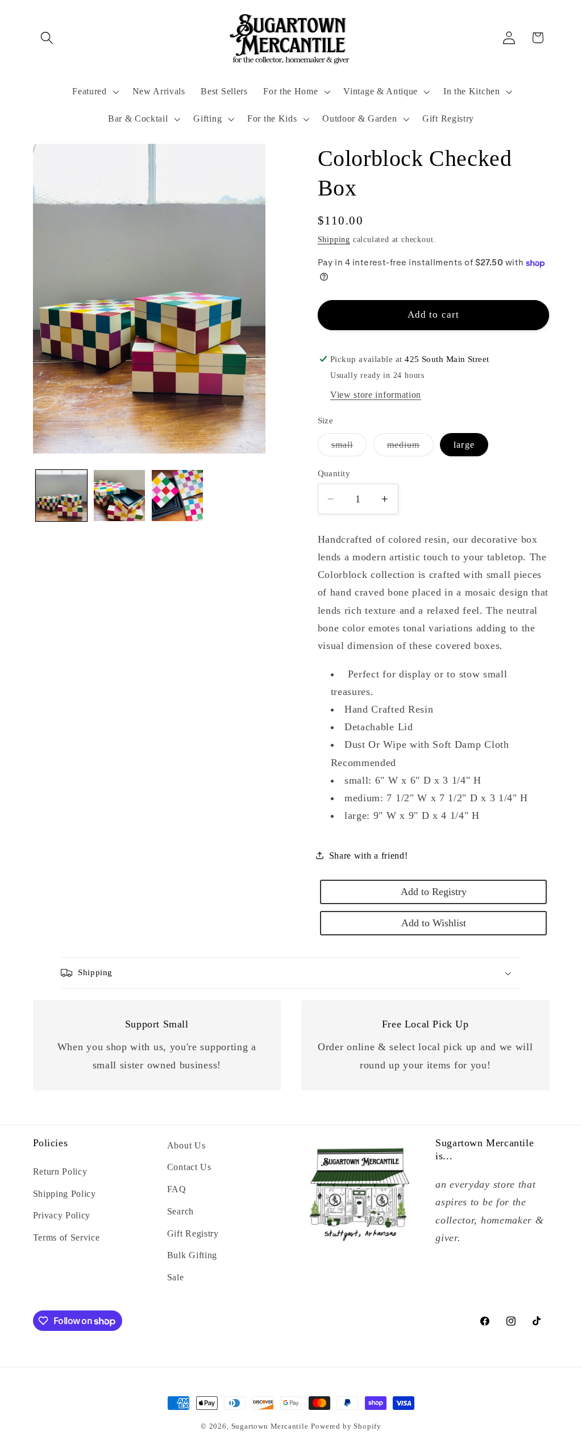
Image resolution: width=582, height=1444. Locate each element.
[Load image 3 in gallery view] (177, 495)
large (464, 445)
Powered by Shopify (346, 1426)
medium (410, 447)
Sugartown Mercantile (270, 1426)
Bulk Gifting (192, 1255)
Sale (175, 1277)
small (349, 447)
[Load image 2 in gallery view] (119, 495)
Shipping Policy (64, 1194)
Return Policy (60, 1171)
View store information (375, 395)
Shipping (334, 239)
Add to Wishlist (433, 923)
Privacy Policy (62, 1215)
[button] (47, 37)
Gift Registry (193, 1233)
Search (180, 1211)
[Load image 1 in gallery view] (61, 495)
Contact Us (189, 1167)
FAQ (176, 1189)
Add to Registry (434, 891)
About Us (186, 1145)
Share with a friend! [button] (368, 855)
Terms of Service (66, 1237)
